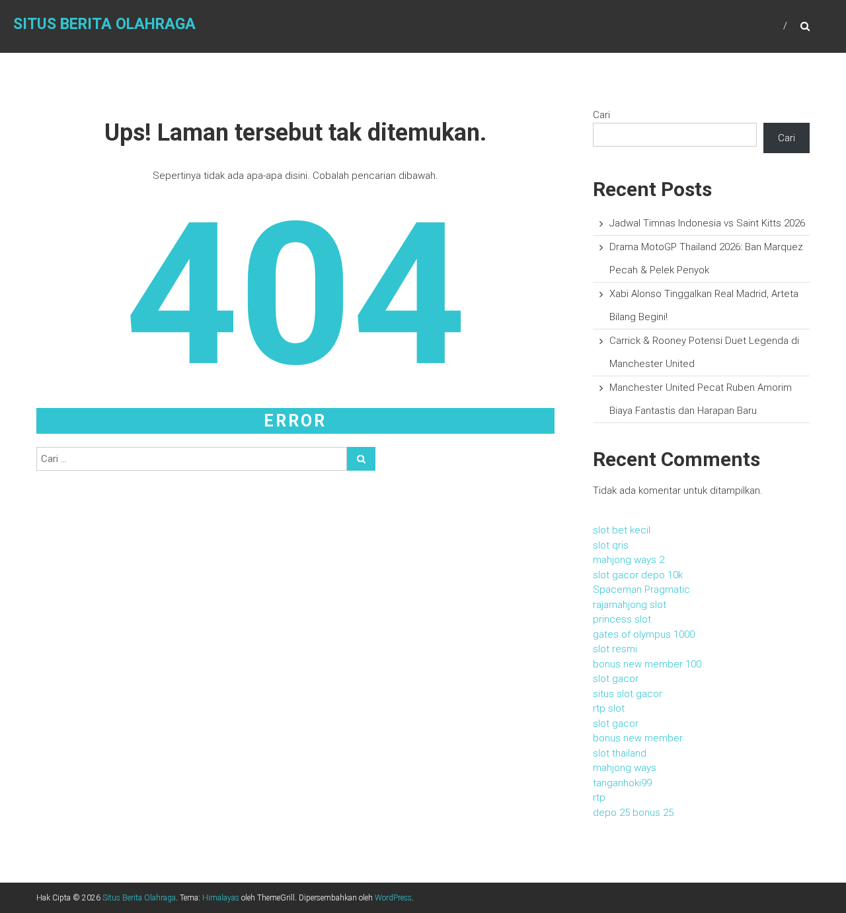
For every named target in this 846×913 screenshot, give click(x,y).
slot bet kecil (621, 530)
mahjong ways (624, 768)
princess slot (622, 619)
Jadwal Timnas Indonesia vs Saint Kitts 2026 (707, 223)
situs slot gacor (627, 694)
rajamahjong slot (629, 605)
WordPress (393, 897)
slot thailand (619, 753)
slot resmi (615, 649)
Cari (601, 115)
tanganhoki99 (622, 783)
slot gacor (615, 679)
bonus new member (638, 738)
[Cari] (361, 459)
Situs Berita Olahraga (104, 24)
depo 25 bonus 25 (633, 813)
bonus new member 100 (647, 664)
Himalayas (220, 897)
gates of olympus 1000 (644, 634)
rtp (599, 797)
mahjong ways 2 (628, 560)
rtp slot (609, 708)
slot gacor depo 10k (638, 575)
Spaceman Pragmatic (641, 589)
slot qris (611, 545)
